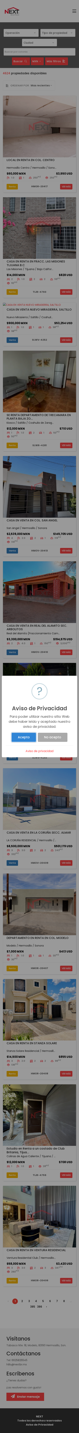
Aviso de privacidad (39, 751)
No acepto (52, 737)
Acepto (24, 737)
